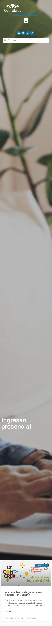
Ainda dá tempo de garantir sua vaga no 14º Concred (23, 593)
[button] (26, 20)
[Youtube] (19, 33)
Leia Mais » (9, 611)
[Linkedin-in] (28, 33)
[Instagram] (23, 33)
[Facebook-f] (32, 33)
